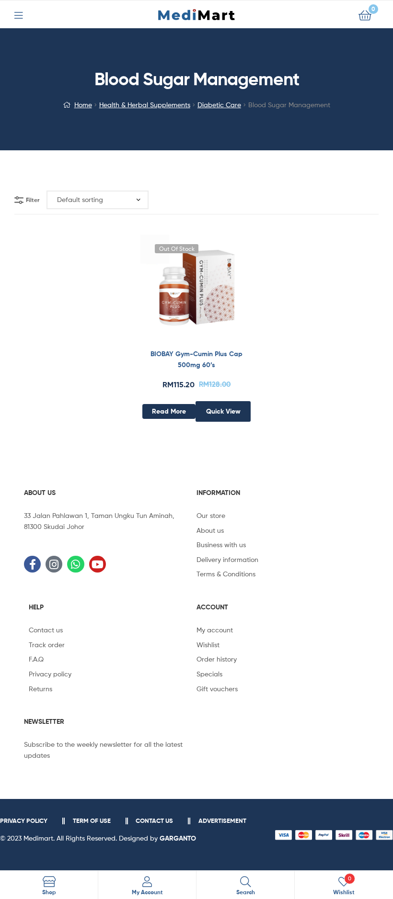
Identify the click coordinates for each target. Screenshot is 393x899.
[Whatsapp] (75, 564)
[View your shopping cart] (364, 14)
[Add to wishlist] (173, 291)
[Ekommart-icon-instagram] (54, 564)
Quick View (220, 291)
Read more (169, 411)
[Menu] (24, 14)
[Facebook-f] (32, 564)
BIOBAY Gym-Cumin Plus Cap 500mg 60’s (196, 359)
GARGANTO (178, 838)
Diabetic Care (219, 105)
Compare (196, 291)
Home (83, 105)
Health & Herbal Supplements (144, 105)
